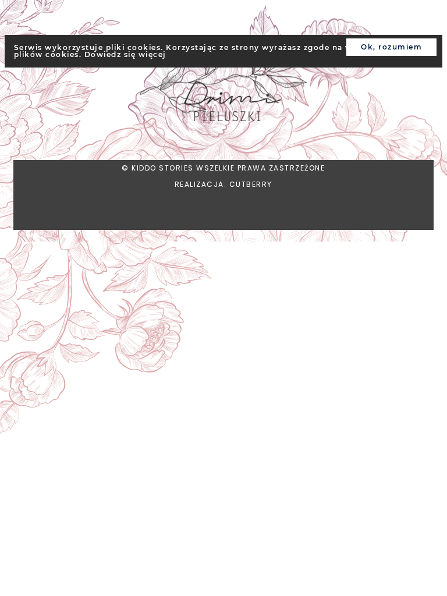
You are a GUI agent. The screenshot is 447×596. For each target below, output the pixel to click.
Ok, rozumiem (391, 46)
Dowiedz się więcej (125, 54)
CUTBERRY (250, 184)
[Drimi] (223, 80)
